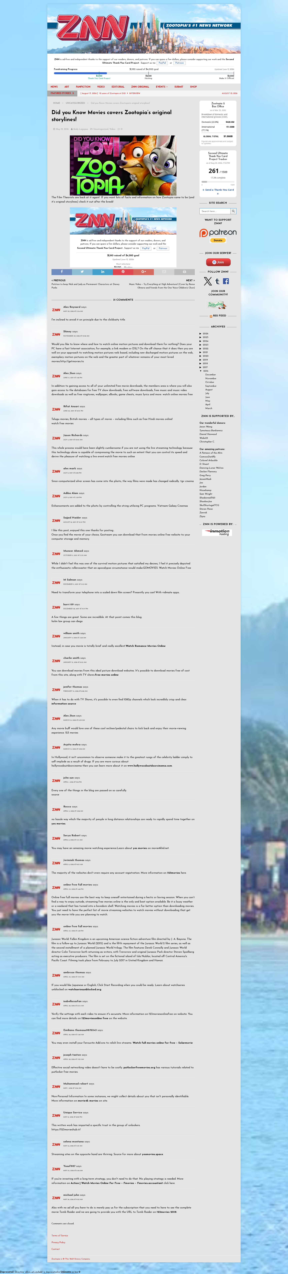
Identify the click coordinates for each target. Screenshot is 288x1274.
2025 (205, 337)
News (54, 87)
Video (101, 87)
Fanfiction (83, 87)
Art (66, 87)
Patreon (179, 63)
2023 (205, 345)
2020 (205, 356)
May (207, 401)
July (207, 393)
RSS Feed (219, 315)
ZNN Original (140, 87)
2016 (205, 371)
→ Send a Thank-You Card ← (218, 191)
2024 (205, 341)
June (207, 397)
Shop (193, 87)
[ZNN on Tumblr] (217, 283)
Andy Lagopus (80, 129)
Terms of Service (60, 1236)
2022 (205, 348)
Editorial (118, 87)
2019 (205, 360)
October (209, 382)
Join (220, 262)
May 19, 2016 (62, 129)
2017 (205, 367)
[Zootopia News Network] (144, 51)
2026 (205, 333)
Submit (178, 87)
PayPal (162, 63)
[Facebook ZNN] (226, 283)
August (209, 390)
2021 (205, 352)
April (207, 404)
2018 (205, 363)
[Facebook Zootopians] (217, 307)
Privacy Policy (58, 1242)
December (210, 375)
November (210, 378)
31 (121, 129)
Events (160, 87)
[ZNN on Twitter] (208, 283)
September (210, 386)
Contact (56, 1249)
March (208, 408)
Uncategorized (101, 129)
